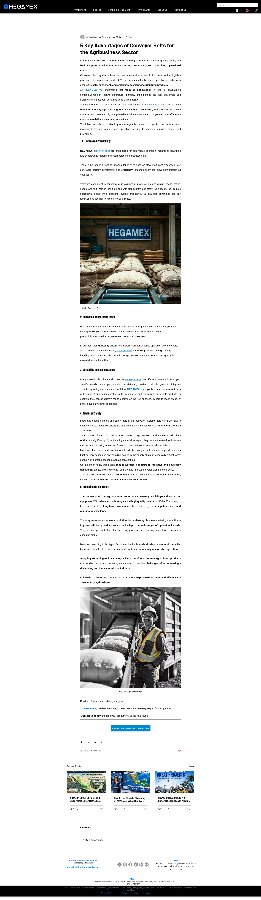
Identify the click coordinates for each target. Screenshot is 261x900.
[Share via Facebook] (81, 742)
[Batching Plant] (174, 782)
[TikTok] (136, 864)
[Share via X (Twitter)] (88, 742)
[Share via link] (101, 742)
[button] (256, 10)
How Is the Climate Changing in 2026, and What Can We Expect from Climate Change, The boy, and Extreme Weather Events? (130, 799)
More (178, 19)
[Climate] (130, 782)
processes (167, 19)
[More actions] (179, 37)
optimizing (152, 19)
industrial (98, 19)
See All (191, 766)
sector (109, 19)
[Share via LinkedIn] (95, 742)
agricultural (83, 19)
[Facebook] (130, 864)
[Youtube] (147, 864)
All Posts (70, 19)
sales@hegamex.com (83, 862)
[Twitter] (119, 864)
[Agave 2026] (86, 782)
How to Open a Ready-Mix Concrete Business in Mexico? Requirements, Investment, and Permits (174, 799)
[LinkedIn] (141, 864)
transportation (137, 19)
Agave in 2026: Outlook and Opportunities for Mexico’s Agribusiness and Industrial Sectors (85, 799)
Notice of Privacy (108, 893)
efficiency (121, 19)
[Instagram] (125, 864)
